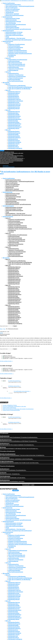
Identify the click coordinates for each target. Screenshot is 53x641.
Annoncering (5, 165)
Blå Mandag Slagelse (14, 140)
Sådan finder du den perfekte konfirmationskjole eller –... (12, 158)
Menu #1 (8, 84)
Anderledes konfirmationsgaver (14, 35)
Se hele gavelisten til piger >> (6, 361)
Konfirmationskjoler (11, 20)
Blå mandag (6, 82)
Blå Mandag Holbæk (13, 114)
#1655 (1, 332)
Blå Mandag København (14, 119)
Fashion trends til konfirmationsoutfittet (8, 157)
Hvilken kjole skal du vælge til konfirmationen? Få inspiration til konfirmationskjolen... (19, 436)
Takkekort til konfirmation (15, 75)
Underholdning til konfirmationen (17, 59)
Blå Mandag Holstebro (14, 116)
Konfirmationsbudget (14, 79)
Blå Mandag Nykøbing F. (15, 127)
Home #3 (8, 72)
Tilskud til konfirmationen (15, 78)
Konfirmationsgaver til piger (13, 33)
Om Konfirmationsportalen (8, 166)
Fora (4, 328)
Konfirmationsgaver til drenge (14, 32)
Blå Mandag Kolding (13, 122)
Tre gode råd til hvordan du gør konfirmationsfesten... (11, 159)
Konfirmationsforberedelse (13, 4)
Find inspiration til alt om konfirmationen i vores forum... (12, 481)
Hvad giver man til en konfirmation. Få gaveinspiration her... (13, 469)
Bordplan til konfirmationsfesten (17, 50)
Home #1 (8, 43)
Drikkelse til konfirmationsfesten (17, 52)
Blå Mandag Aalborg (14, 93)
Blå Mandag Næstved (14, 125)
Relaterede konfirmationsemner (15, 15)
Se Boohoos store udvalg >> (14, 386)
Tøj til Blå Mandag (11, 23)
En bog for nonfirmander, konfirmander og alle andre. (11, 153)
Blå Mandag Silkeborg (14, 137)
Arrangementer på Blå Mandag (17, 85)
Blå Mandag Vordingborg (15, 148)
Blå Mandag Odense (13, 128)
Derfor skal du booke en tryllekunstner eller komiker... (12, 155)
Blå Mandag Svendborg (14, 142)
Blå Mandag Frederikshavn (15, 101)
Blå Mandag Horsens (14, 117)
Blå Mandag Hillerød (14, 108)
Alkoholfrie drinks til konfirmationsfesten (20, 53)
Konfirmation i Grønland (12, 14)
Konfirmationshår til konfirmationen (16, 24)
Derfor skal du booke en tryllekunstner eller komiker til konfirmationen (18, 409)
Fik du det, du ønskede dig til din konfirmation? (19, 40)
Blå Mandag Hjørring (14, 111)
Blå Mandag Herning (14, 107)
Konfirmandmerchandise (12, 27)
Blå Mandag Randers (14, 131)
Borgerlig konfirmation (12, 11)
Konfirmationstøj (7, 17)
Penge (7, 36)
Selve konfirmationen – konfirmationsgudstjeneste (20, 6)
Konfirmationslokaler (14, 46)
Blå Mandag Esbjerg (13, 98)
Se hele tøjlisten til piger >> (6, 397)
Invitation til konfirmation (15, 47)
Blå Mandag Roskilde (14, 136)
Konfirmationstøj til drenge (13, 21)
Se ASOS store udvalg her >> (14, 380)
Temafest (11, 56)
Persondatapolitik (26, 484)
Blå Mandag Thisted (13, 143)
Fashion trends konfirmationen (6, 154)
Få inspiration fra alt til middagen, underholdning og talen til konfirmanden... (16, 458)
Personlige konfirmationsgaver (6, 162)
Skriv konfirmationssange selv (16, 64)
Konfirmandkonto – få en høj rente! (15, 38)
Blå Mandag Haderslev (14, 104)
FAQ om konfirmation (11, 7)
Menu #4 (8, 130)
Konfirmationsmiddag (14, 49)
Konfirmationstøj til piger (13, 18)
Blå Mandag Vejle (13, 145)
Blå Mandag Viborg (13, 146)
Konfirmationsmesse (4, 163)
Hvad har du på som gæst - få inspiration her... (10, 473)
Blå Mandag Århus (13, 95)
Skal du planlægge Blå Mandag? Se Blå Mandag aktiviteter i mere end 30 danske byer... (19, 448)
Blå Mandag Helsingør (14, 105)
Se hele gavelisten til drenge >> (7, 373)
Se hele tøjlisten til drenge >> (6, 429)
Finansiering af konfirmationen (17, 76)
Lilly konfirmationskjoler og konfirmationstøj (18, 29)
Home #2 (8, 58)
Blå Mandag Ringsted (14, 133)
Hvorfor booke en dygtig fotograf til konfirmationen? (11, 160)
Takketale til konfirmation (15, 69)
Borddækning (12, 55)
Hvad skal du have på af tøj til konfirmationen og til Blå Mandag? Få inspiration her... (18, 440)
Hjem (1, 328)
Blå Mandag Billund (13, 96)
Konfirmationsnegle (11, 26)
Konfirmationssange (14, 61)
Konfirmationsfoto (13, 73)
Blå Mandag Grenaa (13, 102)
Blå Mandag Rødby (13, 134)
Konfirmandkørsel (13, 70)
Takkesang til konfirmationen (16, 66)
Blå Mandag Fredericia (14, 99)
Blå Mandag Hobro (13, 113)
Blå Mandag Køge (13, 121)
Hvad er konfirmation (9, 3)
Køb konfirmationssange (15, 62)
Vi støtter (32, 484)
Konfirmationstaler (13, 67)
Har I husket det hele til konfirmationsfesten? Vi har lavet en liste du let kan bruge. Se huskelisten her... (22, 454)
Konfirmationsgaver (8, 30)
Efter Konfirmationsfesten (15, 81)
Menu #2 (8, 90)
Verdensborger (10, 12)
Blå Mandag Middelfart (14, 124)
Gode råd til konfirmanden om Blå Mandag (20, 87)
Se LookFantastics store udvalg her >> (22, 391)
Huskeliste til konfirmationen (16, 44)
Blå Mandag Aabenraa (14, 91)
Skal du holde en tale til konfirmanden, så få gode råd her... (13, 477)
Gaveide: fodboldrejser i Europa (7, 152)
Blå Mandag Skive (13, 139)
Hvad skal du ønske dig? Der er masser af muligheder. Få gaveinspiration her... (17, 444)
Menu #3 (8, 110)
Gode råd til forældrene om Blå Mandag (19, 88)
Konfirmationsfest (8, 41)
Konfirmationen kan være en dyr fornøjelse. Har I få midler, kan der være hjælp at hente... (19, 462)
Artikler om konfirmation (13, 9)
